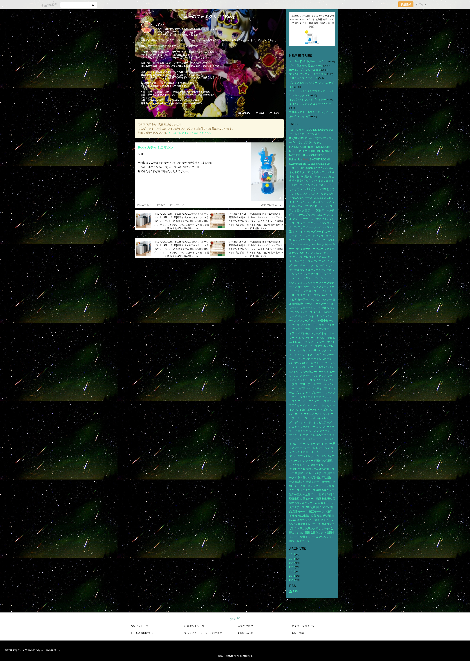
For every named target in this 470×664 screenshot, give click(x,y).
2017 (292, 563)
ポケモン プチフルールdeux (305, 69)
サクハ (159, 24)
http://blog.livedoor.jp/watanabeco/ (192, 91)
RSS (295, 591)
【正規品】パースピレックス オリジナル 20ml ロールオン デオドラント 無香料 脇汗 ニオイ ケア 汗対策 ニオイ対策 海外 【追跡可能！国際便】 (312, 21)
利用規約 (217, 633)
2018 (292, 558)
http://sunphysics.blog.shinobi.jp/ (196, 94)
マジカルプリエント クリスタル (307, 74)
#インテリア (177, 204)
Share (275, 113)
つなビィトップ (139, 626)
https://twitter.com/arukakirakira (185, 103)
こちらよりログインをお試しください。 (189, 132)
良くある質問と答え (141, 633)
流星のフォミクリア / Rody (209, 16)
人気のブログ (245, 626)
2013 (292, 580)
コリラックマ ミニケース (303, 78)
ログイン (421, 4)
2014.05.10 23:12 (271, 204)
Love (261, 113)
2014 (292, 575)
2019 (292, 554)
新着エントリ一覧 (194, 626)
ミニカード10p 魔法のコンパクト (308, 61)
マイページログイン (303, 626)
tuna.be (235, 618)
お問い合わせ (245, 633)
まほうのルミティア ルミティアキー (310, 103)
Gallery (245, 113)
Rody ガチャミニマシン (155, 147)
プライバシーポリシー (197, 633)
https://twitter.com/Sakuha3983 (182, 100)
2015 (292, 571)
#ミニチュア (144, 204)
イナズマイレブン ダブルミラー (307, 99)
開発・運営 (298, 633)
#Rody (161, 204)
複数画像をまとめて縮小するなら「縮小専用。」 (33, 650)
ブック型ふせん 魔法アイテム (306, 65)
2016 (292, 567)
